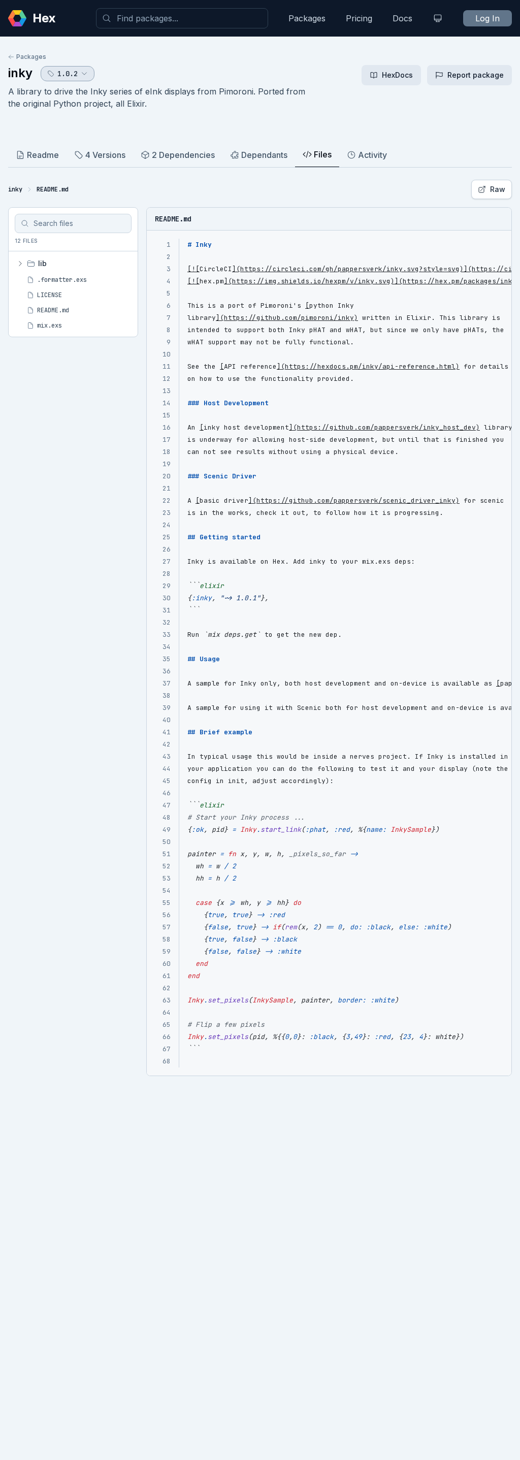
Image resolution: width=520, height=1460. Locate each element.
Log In (487, 18)
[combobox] (182, 18)
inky (20, 73)
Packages (307, 18)
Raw (497, 189)
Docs (402, 18)
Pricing (359, 18)
